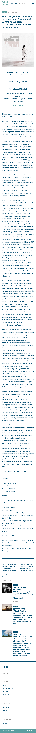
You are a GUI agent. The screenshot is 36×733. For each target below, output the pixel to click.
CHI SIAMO (6, 691)
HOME (5, 685)
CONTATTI (6, 694)
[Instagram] (12, 3)
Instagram (6, 707)
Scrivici (5, 723)
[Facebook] (16, 3)
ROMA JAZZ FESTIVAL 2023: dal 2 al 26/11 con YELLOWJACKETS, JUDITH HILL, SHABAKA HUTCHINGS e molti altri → (27, 569)
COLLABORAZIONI (8, 688)
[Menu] (32, 3)
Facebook (6, 710)
